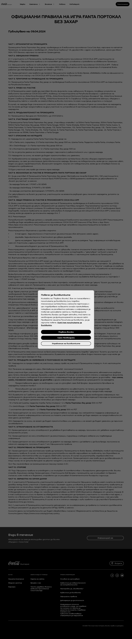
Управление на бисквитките (66, 343)
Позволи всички (66, 332)
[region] (66, 319)
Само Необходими (66, 338)
